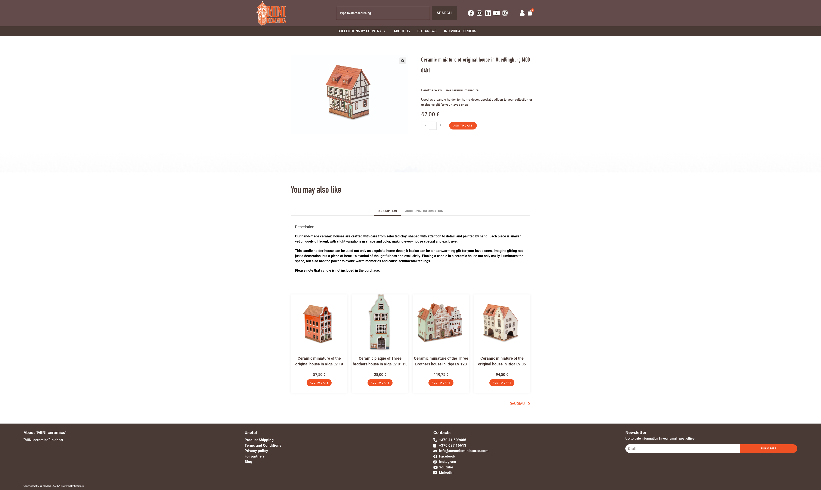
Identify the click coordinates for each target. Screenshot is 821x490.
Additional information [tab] (424, 211)
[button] (402, 60)
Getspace (79, 485)
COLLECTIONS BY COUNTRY (359, 31)
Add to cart (463, 125)
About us (402, 31)
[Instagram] (479, 13)
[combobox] (383, 13)
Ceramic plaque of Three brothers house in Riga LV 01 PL (380, 361)
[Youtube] (496, 13)
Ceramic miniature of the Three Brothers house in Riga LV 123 (441, 361)
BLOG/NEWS (427, 31)
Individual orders (460, 31)
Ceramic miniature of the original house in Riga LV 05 (502, 361)
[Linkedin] (488, 13)
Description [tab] (387, 211)
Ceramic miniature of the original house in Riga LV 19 (319, 361)
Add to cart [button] (319, 382)
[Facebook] (471, 13)
